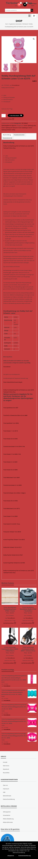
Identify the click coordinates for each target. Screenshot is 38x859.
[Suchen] (32, 10)
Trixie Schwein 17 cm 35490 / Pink (12, 454)
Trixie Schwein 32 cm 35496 (10, 470)
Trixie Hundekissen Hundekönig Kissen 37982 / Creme (10, 609)
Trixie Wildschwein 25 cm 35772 (11, 508)
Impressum (6, 789)
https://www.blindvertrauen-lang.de (12, 382)
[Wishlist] (19, 4)
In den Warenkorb (14, 115)
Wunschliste (6, 772)
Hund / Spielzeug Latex (30, 125)
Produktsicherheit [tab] (19, 135)
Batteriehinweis (7, 796)
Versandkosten (15, 85)
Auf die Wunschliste (7, 119)
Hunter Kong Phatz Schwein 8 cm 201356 (14, 563)
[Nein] (36, 850)
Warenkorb (6, 769)
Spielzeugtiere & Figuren (9, 125)
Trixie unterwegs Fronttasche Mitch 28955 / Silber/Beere (10, 649)
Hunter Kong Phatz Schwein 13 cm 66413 (14, 539)
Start (6, 24)
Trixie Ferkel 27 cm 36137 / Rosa (11, 524)
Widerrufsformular (8, 822)
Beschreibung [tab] (7, 135)
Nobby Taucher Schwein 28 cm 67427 (13, 555)
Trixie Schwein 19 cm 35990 (10, 516)
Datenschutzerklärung (9, 799)
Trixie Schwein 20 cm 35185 (10, 439)
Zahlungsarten (7, 812)
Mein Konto (6, 765)
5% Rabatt (25, 24)
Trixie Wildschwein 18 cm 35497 (11, 477)
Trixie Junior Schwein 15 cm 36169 (12, 532)
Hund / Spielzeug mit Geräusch (10, 127)
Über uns (5, 785)
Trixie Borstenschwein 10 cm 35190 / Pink (14, 446)
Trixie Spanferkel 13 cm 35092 (11, 423)
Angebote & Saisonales (15, 24)
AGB (4, 792)
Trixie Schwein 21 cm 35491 (10, 462)
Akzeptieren (10, 855)
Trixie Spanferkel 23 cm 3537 (10, 407)
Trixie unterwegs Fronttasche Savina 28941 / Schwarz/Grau (28, 649)
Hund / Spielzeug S (23, 127)
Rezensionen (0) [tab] (7, 138)
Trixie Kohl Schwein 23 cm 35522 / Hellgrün (14, 493)
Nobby (13, 130)
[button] (33, 39)
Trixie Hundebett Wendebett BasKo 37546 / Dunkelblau (28, 609)
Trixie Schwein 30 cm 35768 (10, 501)
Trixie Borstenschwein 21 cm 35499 (12, 485)
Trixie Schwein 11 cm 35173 (10, 431)
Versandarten (7, 366)
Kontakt (5, 762)
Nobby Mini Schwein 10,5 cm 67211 (12, 547)
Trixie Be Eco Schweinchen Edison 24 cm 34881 (15, 415)
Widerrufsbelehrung (8, 819)
